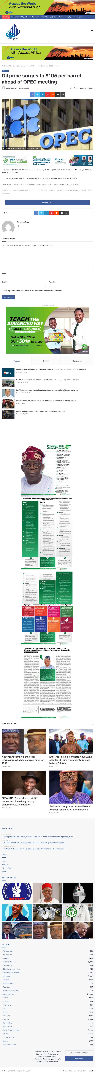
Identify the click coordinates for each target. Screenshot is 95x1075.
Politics (5, 1034)
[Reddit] (52, 94)
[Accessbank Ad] (47, 53)
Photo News (7, 1026)
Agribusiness (8, 951)
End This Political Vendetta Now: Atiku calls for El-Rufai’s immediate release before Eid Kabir (70, 760)
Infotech (6, 1001)
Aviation (6, 958)
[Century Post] (13, 31)
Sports (5, 1041)
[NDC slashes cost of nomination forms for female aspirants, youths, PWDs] (17, 891)
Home (5, 66)
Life (4, 1008)
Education (7, 980)
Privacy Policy (7, 868)
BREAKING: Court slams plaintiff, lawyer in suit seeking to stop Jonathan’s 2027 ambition (20, 801)
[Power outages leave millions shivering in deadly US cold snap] (8, 414)
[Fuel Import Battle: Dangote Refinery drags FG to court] (17, 930)
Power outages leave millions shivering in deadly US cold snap (40, 411)
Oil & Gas (12, 66)
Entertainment (8, 983)
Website (52, 282)
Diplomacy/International (12, 973)
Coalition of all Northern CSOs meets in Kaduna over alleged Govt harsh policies (47, 380)
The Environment (9, 1044)
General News (8, 994)
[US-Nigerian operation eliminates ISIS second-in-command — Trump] (78, 930)
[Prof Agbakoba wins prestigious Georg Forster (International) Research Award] (8, 393)
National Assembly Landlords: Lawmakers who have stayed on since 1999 (23, 760)
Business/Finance (9, 962)
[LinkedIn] (42, 94)
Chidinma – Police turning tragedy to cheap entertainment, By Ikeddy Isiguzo (46, 400)
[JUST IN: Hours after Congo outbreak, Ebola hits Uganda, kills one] (47, 912)
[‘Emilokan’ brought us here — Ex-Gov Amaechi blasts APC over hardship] (71, 787)
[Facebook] (32, 94)
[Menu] (92, 31)
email (4, 872)
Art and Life (7, 955)
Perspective (7, 1023)
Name (4, 273)
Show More (47, 203)
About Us (5, 864)
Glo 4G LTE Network (47, 305)
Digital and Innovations (11, 969)
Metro (5, 1012)
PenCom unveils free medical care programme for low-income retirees (36, 17)
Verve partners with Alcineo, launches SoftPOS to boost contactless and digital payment (51, 369)
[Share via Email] (57, 94)
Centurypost (7, 965)
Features (6, 987)
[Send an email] (15, 88)
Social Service (8, 1037)
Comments (77, 361)
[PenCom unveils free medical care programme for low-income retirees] (78, 893)
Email (4, 282)
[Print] (62, 94)
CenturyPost (10, 88)
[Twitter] (37, 94)
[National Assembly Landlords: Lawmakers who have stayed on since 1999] (24, 741)
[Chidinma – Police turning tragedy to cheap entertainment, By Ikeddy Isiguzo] (8, 403)
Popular (17, 361)
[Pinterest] (47, 94)
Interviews (7, 1005)
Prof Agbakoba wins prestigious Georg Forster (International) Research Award (47, 390)
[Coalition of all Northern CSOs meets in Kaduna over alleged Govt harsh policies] (8, 383)
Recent (46, 361)
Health (5, 998)
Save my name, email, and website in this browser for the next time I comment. (33, 291)
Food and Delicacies (10, 990)
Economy (6, 976)
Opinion (6, 1019)
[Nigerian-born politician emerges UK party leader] (17, 912)
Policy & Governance (11, 1030)
